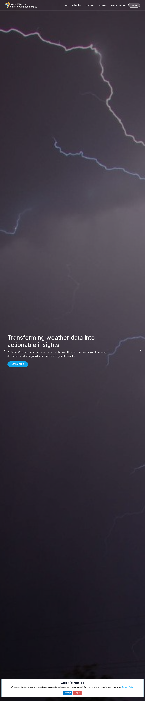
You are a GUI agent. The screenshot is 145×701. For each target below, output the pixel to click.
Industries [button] (76, 5)
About (114, 5)
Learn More (18, 364)
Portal (134, 5)
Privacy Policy (128, 687)
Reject (77, 693)
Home (66, 5)
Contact (123, 5)
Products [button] (90, 5)
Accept (68, 693)
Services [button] (103, 5)
